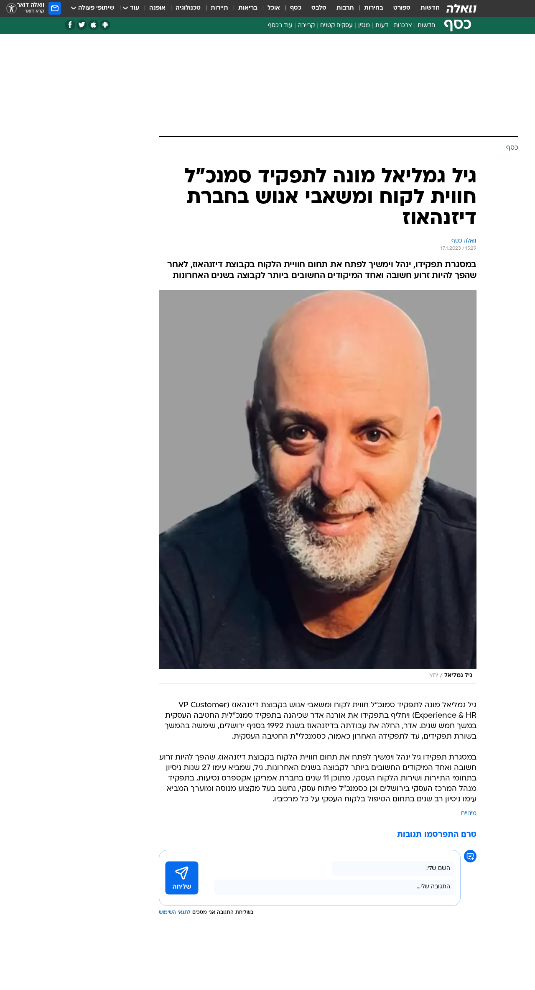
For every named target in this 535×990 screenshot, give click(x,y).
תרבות (345, 8)
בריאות (247, 8)
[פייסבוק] (70, 25)
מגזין (364, 25)
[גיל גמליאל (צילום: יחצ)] (317, 486)
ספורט (401, 8)
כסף (295, 8)
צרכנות (403, 25)
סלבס (318, 8)
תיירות (219, 8)
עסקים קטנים (336, 25)
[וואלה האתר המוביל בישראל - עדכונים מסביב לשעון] (461, 8)
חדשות (430, 8)
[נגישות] (11, 8)
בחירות (373, 8)
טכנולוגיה (188, 8)
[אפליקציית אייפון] (93, 25)
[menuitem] (425, 8)
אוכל (274, 8)
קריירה (306, 25)
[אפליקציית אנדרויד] (105, 25)
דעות (381, 25)
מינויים (468, 813)
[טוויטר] (81, 25)
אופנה (157, 8)
